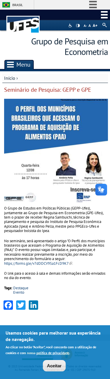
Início (9, 78)
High (78, 26)
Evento (18, 292)
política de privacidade (52, 353)
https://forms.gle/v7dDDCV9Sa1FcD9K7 (38, 263)
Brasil (17, 5)
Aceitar (54, 365)
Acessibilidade (71, 25)
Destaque (20, 287)
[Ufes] (23, 21)
